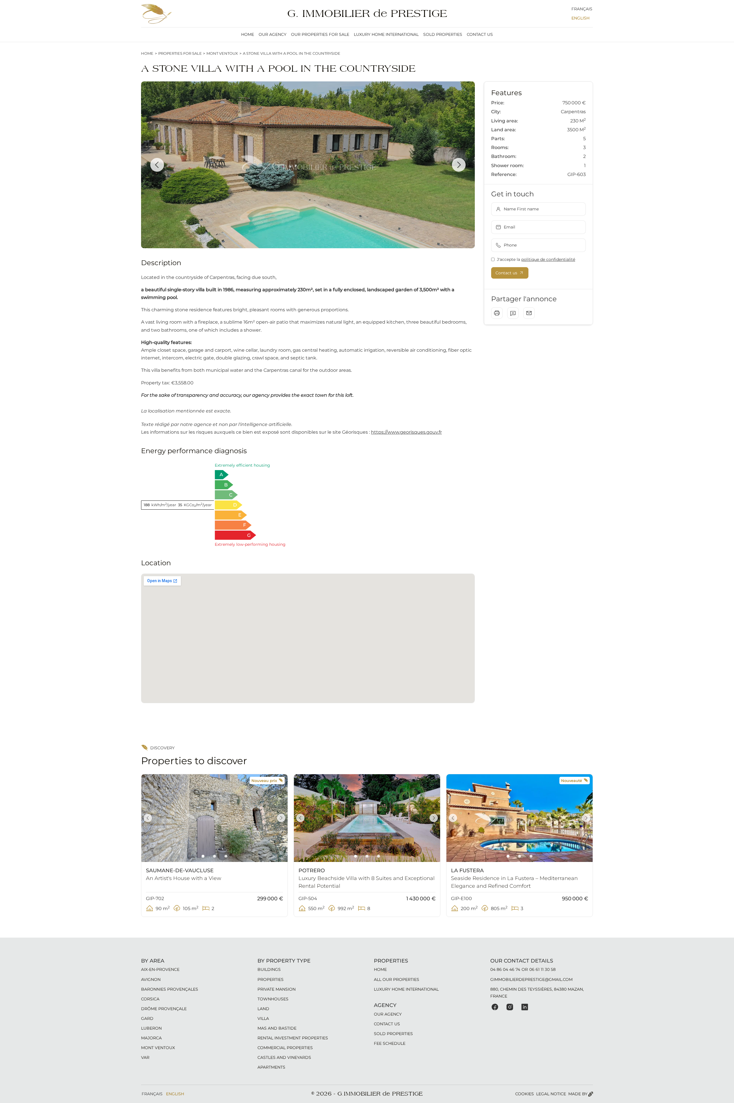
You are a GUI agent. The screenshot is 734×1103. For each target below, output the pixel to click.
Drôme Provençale (164, 1008)
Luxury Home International (386, 34)
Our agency (272, 34)
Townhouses (272, 999)
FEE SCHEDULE (389, 1043)
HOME (247, 34)
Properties (270, 979)
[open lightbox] (308, 164)
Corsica (150, 999)
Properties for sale (180, 53)
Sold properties (442, 34)
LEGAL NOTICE (551, 1093)
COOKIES (524, 1093)
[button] (157, 165)
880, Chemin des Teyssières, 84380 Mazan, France (537, 993)
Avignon (151, 979)
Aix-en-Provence (160, 969)
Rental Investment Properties (292, 1038)
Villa (263, 1018)
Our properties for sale (320, 34)
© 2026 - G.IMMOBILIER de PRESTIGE (367, 1094)
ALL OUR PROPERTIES (396, 979)
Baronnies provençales (169, 989)
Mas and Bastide (276, 1028)
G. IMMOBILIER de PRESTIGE (367, 13)
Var (145, 1057)
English (580, 18)
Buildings (269, 969)
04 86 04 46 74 (505, 969)
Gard (147, 1018)
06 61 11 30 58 (542, 969)
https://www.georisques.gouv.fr (406, 432)
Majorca (151, 1038)
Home (147, 53)
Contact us (480, 34)
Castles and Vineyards (284, 1057)
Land (263, 1008)
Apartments (271, 1067)
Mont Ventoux (222, 53)
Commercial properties (285, 1047)
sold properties (393, 1033)
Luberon (151, 1028)
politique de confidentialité (548, 259)
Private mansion (276, 989)
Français (581, 8)
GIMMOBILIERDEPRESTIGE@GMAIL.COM (531, 979)
